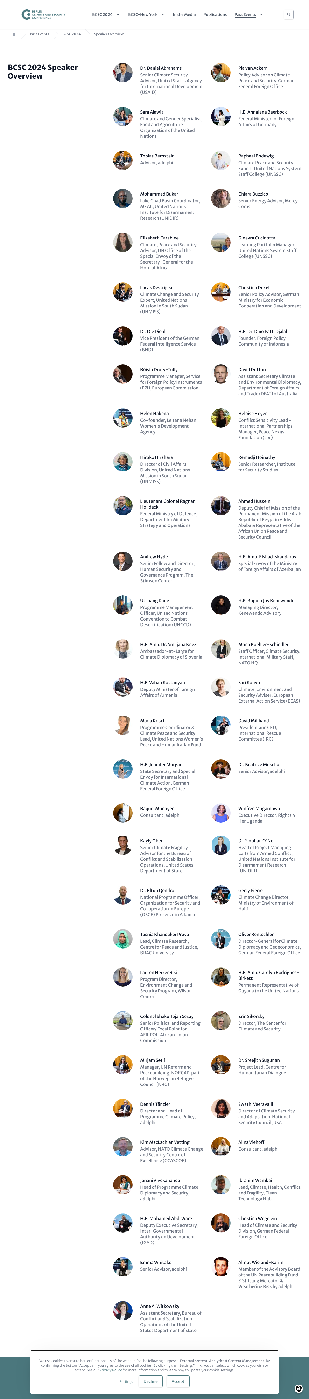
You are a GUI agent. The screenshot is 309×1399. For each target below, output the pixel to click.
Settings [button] (126, 1381)
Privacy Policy (110, 1370)
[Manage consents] (299, 1389)
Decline (151, 1381)
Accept (178, 1381)
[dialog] (154, 1372)
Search (288, 14)
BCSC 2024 (72, 34)
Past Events (39, 34)
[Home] (43, 14)
